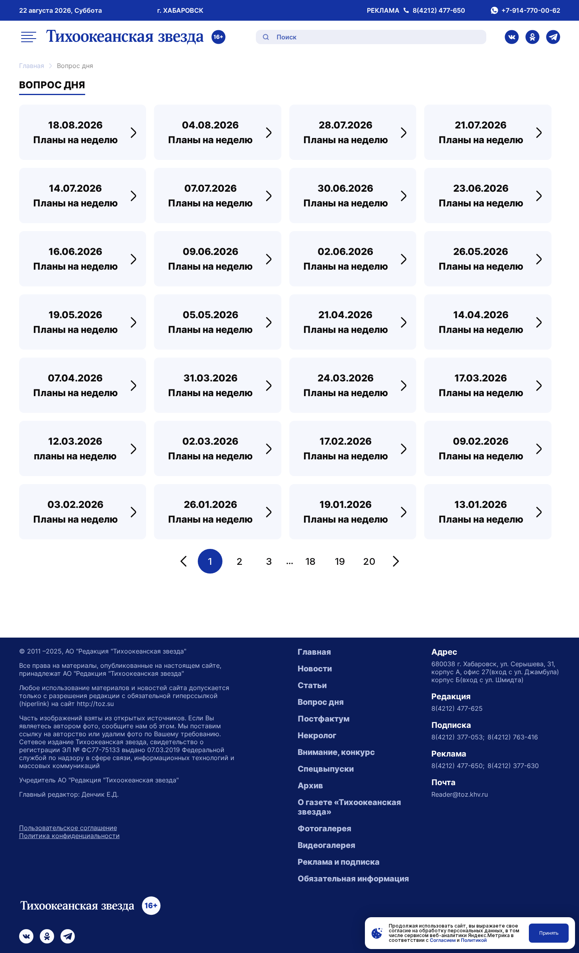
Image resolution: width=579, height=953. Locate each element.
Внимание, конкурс (336, 752)
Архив (310, 785)
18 (310, 561)
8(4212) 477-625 (457, 708)
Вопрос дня (321, 702)
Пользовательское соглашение (68, 828)
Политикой (474, 940)
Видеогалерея (326, 845)
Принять (549, 933)
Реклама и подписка (339, 862)
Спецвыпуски (326, 769)
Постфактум (323, 719)
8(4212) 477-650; (457, 766)
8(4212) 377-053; (457, 737)
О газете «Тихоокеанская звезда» (349, 807)
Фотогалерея (324, 828)
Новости (315, 668)
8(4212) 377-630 (513, 766)
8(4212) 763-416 (512, 737)
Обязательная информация (353, 878)
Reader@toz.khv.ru (459, 794)
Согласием (443, 940)
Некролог (317, 735)
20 (369, 561)
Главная (31, 66)
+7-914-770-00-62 (530, 10)
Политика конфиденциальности (69, 836)
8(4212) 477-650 (439, 10)
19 (340, 561)
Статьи (312, 685)
